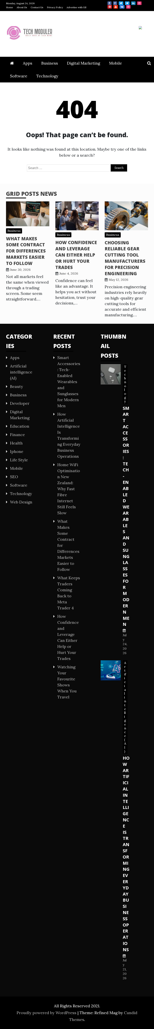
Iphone (16, 451)
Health (16, 442)
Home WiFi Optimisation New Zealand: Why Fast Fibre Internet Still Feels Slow (68, 488)
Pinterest (109, 7)
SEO (14, 476)
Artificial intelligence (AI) (21, 372)
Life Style (19, 459)
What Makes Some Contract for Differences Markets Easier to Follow (26, 250)
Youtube (115, 7)
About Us (22, 7)
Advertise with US (76, 7)
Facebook (109, 3)
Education (19, 426)
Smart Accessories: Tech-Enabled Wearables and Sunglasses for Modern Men (68, 381)
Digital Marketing (83, 63)
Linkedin (133, 3)
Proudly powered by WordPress (47, 1012)
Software (18, 75)
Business (49, 63)
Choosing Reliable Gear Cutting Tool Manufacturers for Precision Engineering (125, 257)
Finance (17, 434)
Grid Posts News (31, 193)
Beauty (16, 386)
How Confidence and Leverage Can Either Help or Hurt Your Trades (76, 254)
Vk (122, 7)
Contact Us (37, 7)
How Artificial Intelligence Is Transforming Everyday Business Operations (126, 853)
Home (9, 7)
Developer (19, 403)
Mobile (115, 63)
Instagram (139, 3)
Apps (27, 63)
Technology (47, 75)
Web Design (21, 501)
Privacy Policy (55, 7)
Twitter (121, 3)
